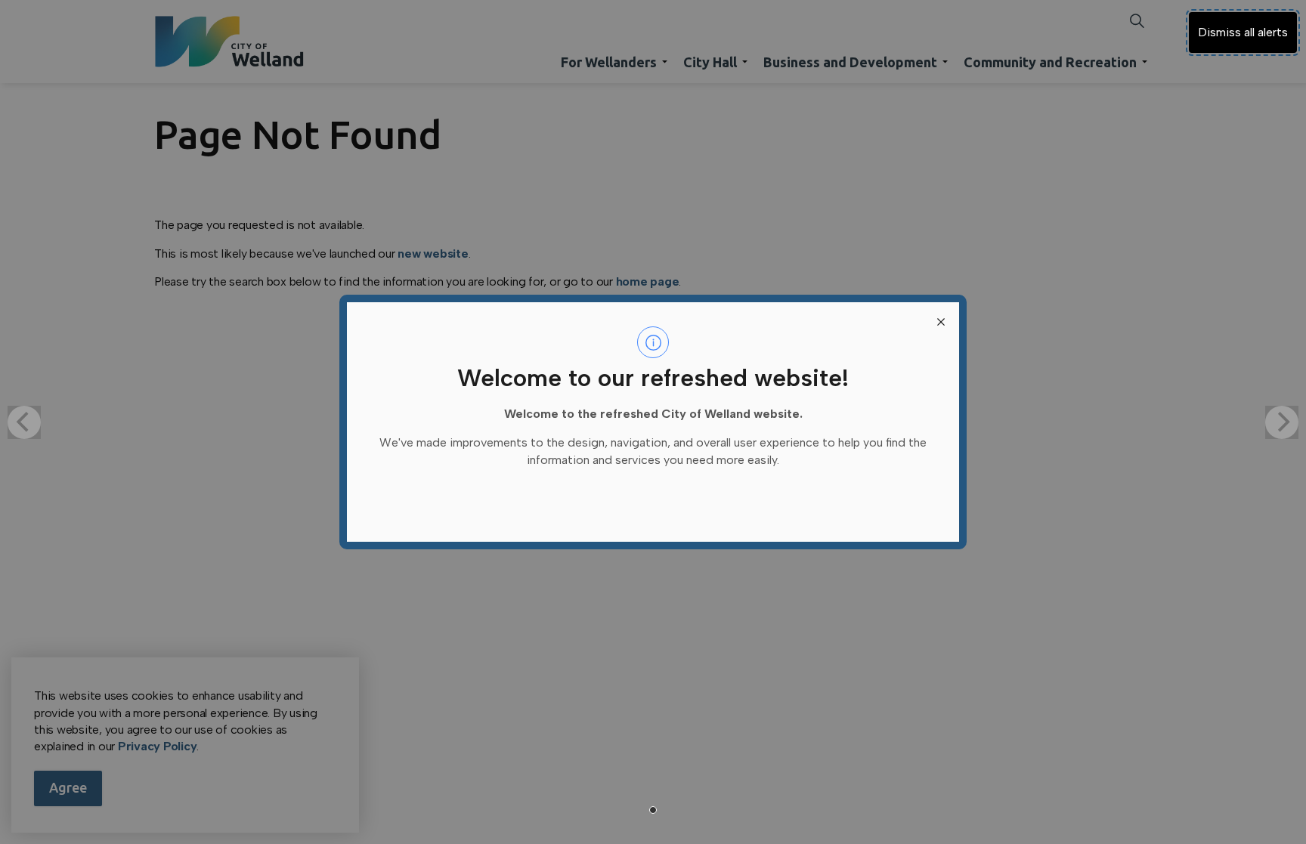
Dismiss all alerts (1243, 32)
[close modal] (941, 320)
